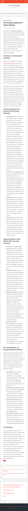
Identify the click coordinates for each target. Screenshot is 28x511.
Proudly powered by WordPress (8, 506)
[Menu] (2, 1)
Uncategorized (7, 20)
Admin (4, 28)
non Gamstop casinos (8, 490)
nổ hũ (4, 496)
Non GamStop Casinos (8, 493)
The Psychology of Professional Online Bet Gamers (13, 474)
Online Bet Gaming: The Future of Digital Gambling (12, 470)
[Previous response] (4, 460)
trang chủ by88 (7, 63)
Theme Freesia (14, 508)
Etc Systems (14, 5)
